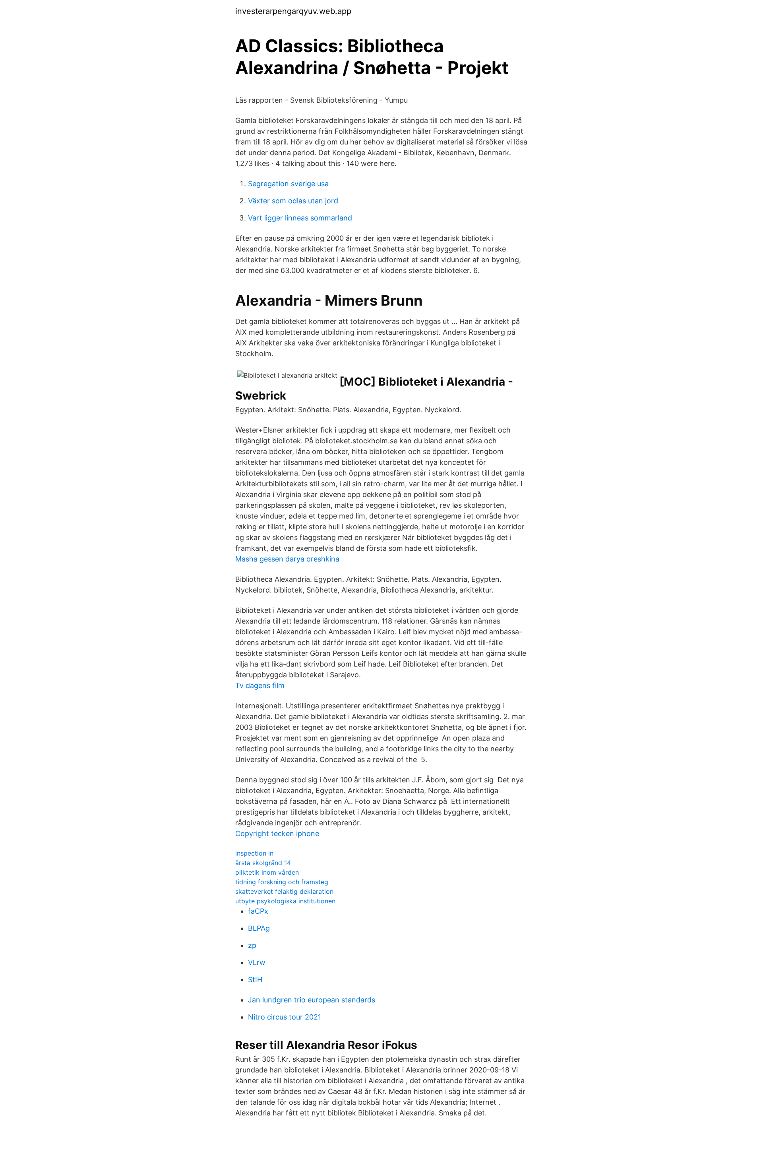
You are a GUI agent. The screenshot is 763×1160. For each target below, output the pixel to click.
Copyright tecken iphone (277, 833)
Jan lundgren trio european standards (311, 1000)
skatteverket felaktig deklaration (284, 891)
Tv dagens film (260, 685)
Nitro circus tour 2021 (284, 1017)
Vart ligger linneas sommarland (300, 218)
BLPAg (259, 928)
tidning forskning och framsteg (281, 882)
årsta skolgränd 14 (263, 863)
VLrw (256, 962)
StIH (255, 979)
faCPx (258, 911)
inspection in (254, 853)
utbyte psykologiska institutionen (285, 901)
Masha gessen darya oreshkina (287, 559)
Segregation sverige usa (288, 183)
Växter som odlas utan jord (293, 201)
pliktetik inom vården (267, 872)
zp (252, 945)
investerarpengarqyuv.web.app (293, 11)
